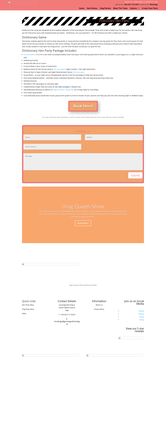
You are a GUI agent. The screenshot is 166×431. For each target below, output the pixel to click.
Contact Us (149, 2)
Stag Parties (105, 8)
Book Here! (83, 106)
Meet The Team (120, 8)
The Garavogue (59, 69)
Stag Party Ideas (28, 309)
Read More (83, 223)
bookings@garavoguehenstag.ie (67, 322)
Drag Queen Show (83, 206)
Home (81, 8)
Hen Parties (92, 8)
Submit (135, 175)
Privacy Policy (99, 309)
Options (133, 8)
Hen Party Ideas (28, 305)
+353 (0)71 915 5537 (131, 4)
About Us (128, 2)
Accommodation (30, 54)
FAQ (156, 2)
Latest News (138, 2)
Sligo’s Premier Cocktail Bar (63, 90)
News (24, 313)
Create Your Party (150, 8)
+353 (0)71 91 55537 (67, 314)
